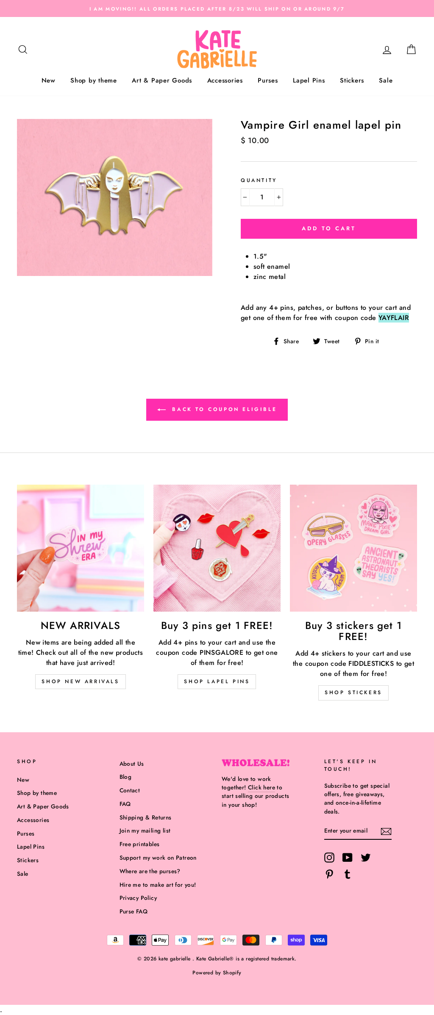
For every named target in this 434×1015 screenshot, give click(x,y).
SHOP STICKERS (353, 692)
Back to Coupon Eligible (223, 409)
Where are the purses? (150, 871)
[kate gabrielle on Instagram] (329, 857)
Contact (130, 790)
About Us (132, 763)
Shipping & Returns (146, 817)
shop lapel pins (217, 681)
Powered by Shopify (216, 972)
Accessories (225, 80)
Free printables (140, 844)
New (49, 80)
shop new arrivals (80, 681)
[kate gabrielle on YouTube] (347, 857)
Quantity (259, 180)
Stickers (352, 80)
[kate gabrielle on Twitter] (366, 857)
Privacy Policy (138, 898)
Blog (126, 776)
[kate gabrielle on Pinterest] (329, 874)
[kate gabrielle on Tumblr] (347, 874)
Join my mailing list (145, 830)
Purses (268, 80)
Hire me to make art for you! (158, 884)
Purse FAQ (134, 911)
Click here (261, 787)
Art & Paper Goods (162, 80)
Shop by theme (93, 80)
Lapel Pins (309, 80)
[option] (217, 8)
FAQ (125, 804)
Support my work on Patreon (158, 857)
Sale (385, 80)
